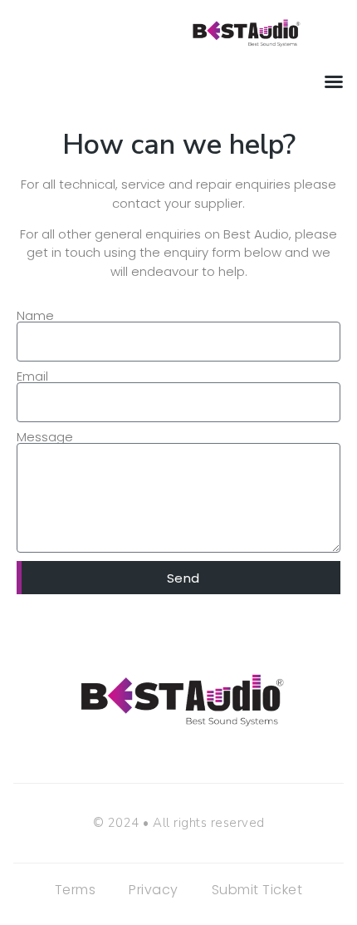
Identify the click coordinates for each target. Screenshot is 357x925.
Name (35, 315)
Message (45, 437)
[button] (334, 81)
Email (32, 376)
